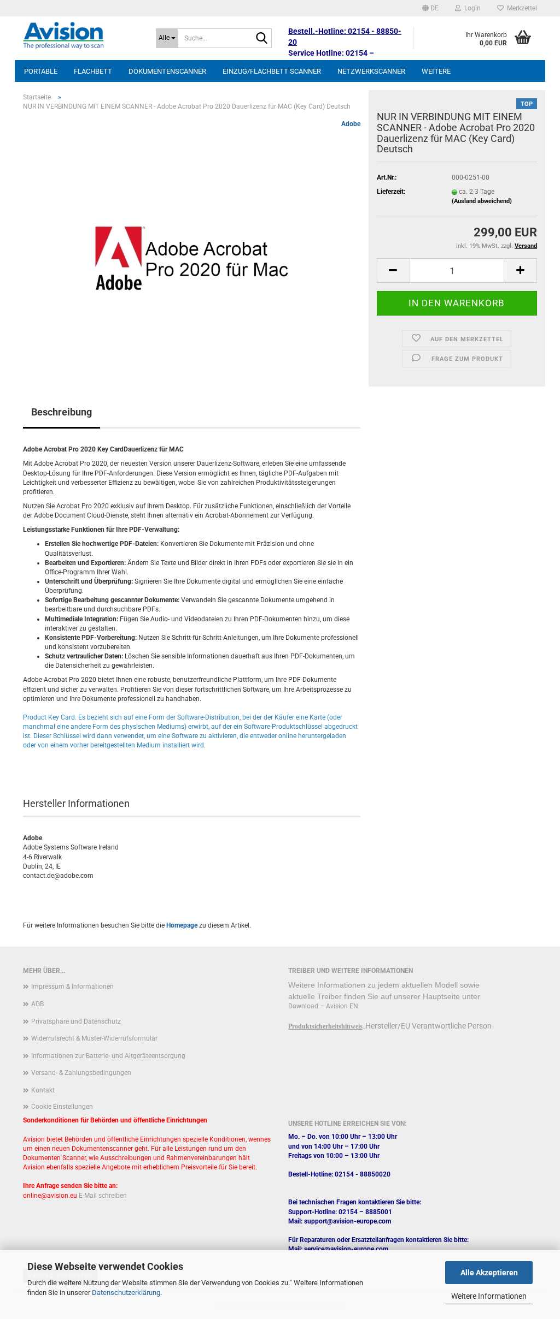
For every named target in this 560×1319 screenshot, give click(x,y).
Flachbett (93, 71)
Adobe (350, 124)
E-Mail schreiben (103, 1195)
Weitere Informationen (489, 1296)
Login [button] (471, 8)
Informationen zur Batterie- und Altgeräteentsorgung (108, 1056)
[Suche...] (261, 39)
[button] (430, 8)
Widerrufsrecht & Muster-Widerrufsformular (94, 1038)
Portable (40, 71)
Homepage (181, 925)
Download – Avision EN (323, 1006)
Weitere (436, 71)
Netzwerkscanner (371, 71)
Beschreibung (61, 412)
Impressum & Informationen (72, 986)
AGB (37, 1004)
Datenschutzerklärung (126, 1292)
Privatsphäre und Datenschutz (76, 1021)
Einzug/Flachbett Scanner (272, 71)
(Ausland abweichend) (482, 201)
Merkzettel (520, 8)
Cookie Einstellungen (62, 1106)
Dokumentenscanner (167, 71)
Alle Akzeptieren (489, 1272)
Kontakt (43, 1090)
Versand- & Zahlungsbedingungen (81, 1073)
